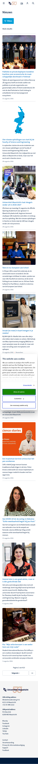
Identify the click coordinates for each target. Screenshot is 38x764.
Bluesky (5, 721)
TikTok (4, 731)
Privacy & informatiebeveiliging (13, 745)
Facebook (5, 723)
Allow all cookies (19, 392)
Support (5, 748)
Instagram (6, 726)
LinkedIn (5, 728)
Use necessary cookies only (19, 405)
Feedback (5, 750)
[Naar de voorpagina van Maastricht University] (13, 3)
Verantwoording (8, 742)
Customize (17, 399)
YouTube (5, 734)
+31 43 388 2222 (8, 705)
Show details (27, 385)
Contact (5, 740)
